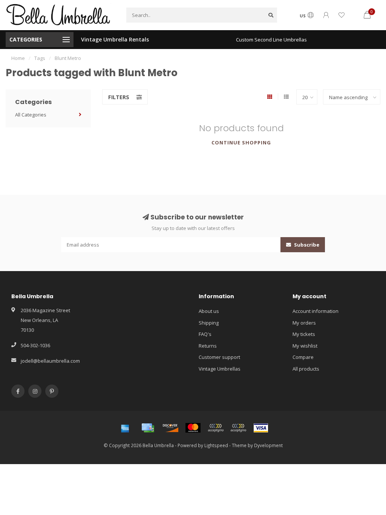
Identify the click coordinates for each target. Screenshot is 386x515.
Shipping (209, 322)
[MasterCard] (193, 428)
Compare (303, 357)
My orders (304, 322)
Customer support (219, 357)
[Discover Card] (170, 428)
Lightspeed (216, 445)
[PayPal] (215, 428)
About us (209, 311)
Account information (316, 311)
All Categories (30, 114)
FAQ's (205, 334)
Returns (208, 345)
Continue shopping (241, 142)
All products (306, 368)
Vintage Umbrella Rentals (115, 39)
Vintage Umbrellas (219, 368)
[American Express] (125, 428)
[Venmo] (238, 428)
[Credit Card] (147, 428)
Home (18, 58)
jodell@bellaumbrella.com (50, 360)
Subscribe (306, 244)
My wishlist (305, 345)
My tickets (304, 334)
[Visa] (260, 428)
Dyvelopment (268, 445)
